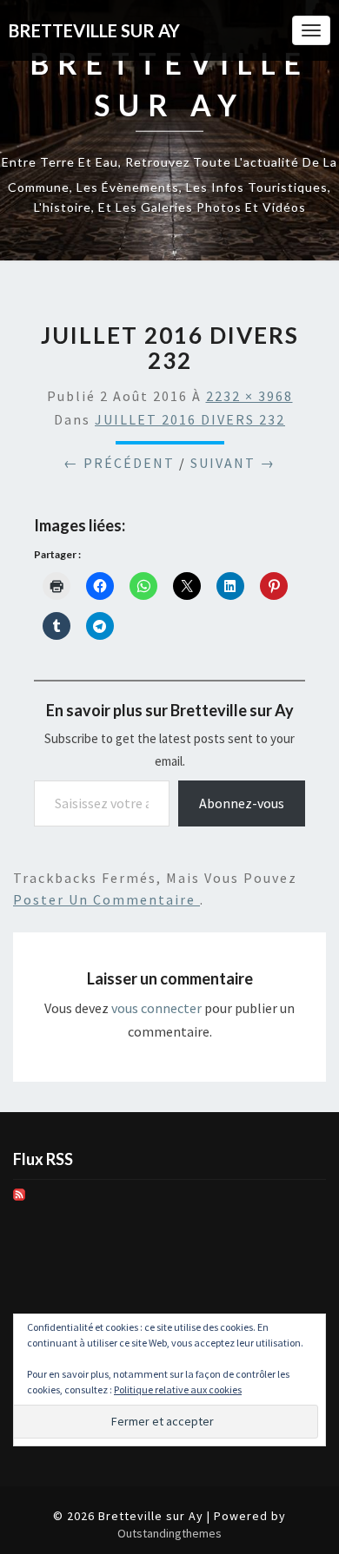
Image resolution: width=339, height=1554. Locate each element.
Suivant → (233, 462)
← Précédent (119, 462)
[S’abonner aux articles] (19, 1199)
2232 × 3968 (249, 396)
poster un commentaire (106, 899)
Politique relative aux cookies (178, 1389)
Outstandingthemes (169, 1533)
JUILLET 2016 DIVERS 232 (190, 419)
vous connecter (156, 1008)
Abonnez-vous (241, 803)
